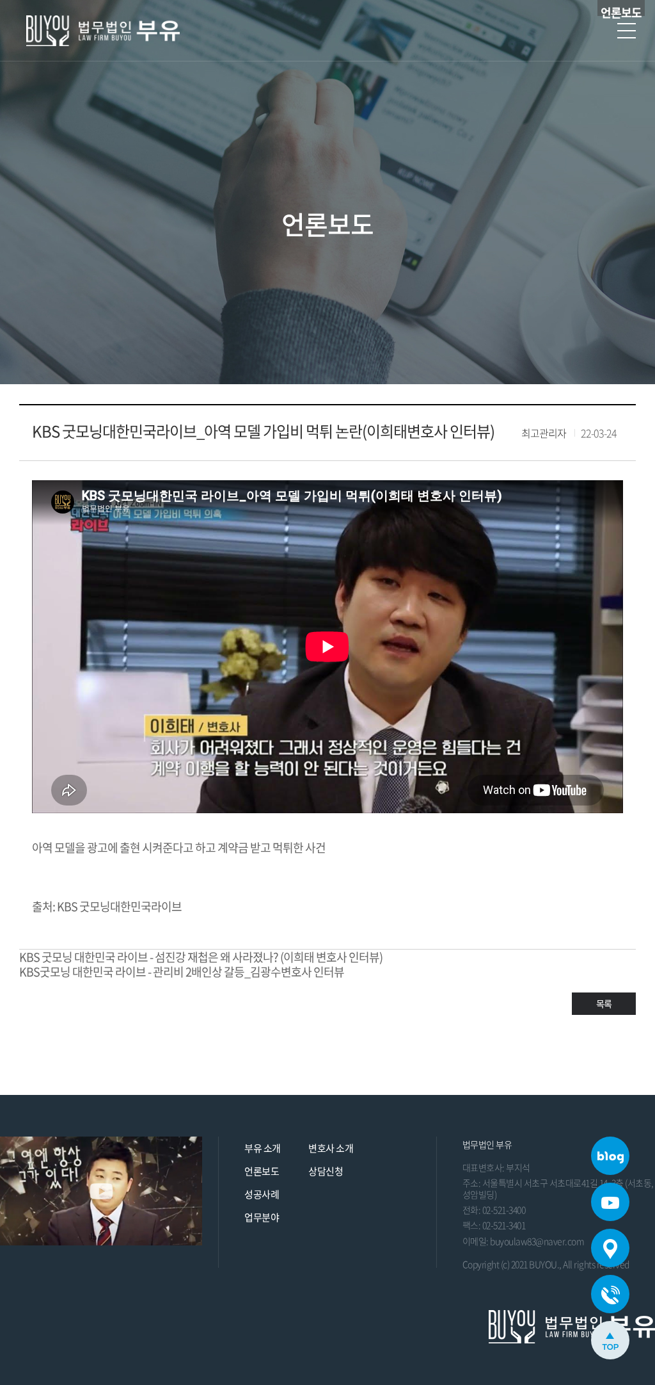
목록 (604, 1003)
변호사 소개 (330, 1148)
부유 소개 (262, 1148)
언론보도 (261, 1171)
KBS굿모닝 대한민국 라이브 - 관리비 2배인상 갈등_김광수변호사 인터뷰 (181, 971)
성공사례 (261, 1194)
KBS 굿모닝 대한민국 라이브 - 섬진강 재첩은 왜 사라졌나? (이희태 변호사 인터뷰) (201, 957)
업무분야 (261, 1217)
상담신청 (325, 1171)
